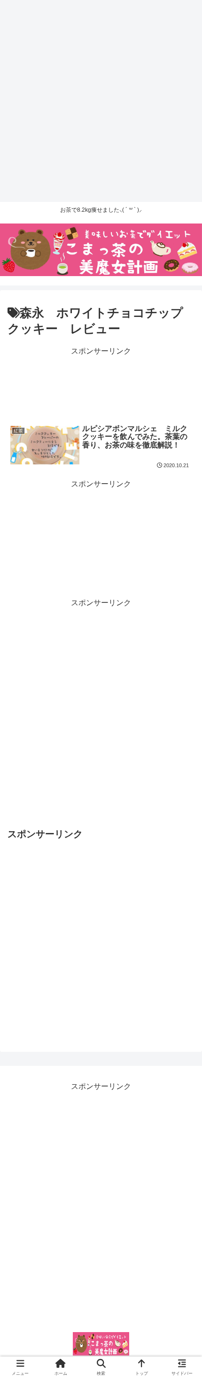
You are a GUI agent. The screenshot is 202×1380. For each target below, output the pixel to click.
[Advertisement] (101, 101)
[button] (183, 990)
